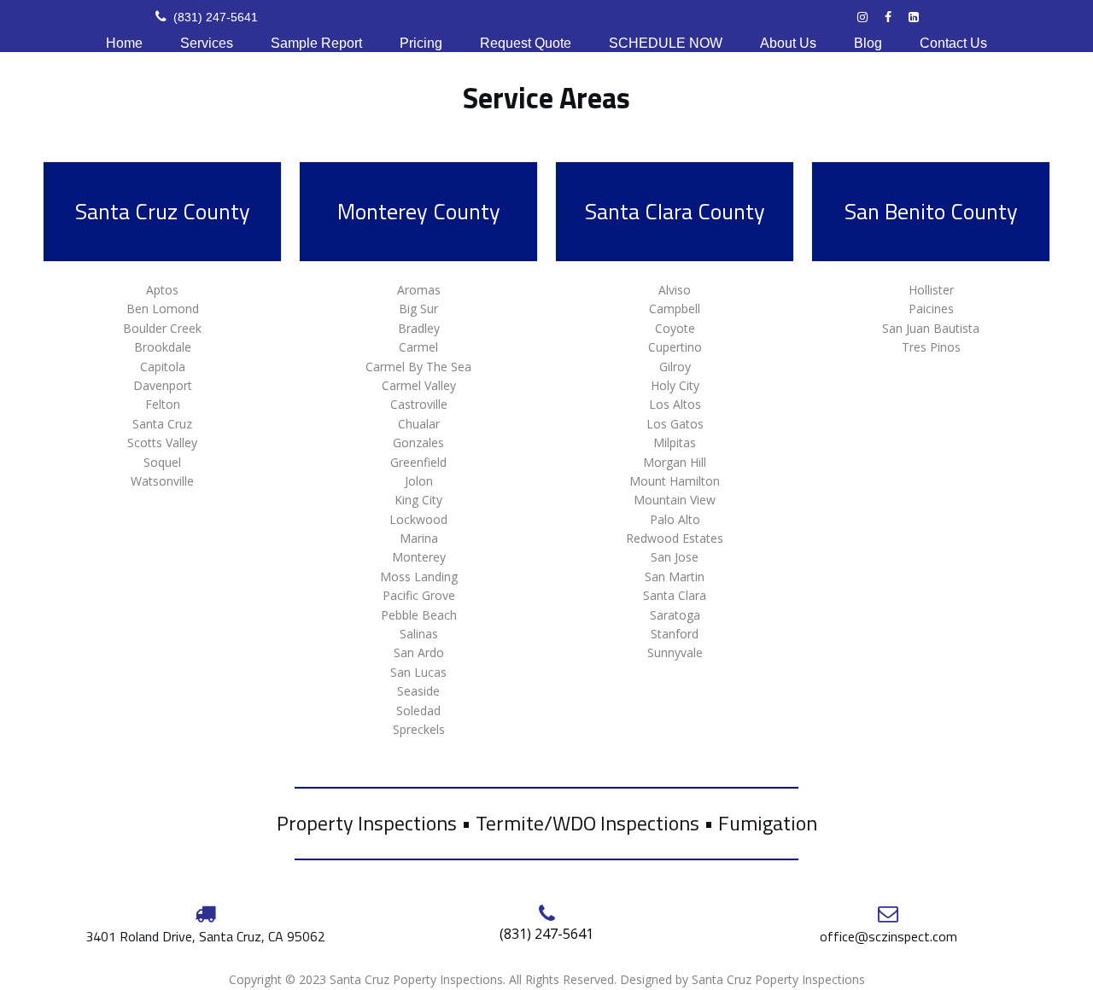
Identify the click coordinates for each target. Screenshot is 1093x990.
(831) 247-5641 (206, 17)
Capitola (162, 366)
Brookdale (162, 347)
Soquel (162, 462)
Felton (162, 404)
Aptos (162, 290)
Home (124, 43)
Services (206, 43)
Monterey (419, 557)
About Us (788, 43)
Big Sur (418, 308)
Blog (868, 43)
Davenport (162, 385)
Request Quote (525, 43)
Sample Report (316, 43)
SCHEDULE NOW (665, 43)
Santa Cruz (162, 424)
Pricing (421, 43)
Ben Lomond (162, 308)
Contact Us (953, 43)
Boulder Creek (162, 328)
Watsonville (162, 481)
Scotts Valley (162, 442)
